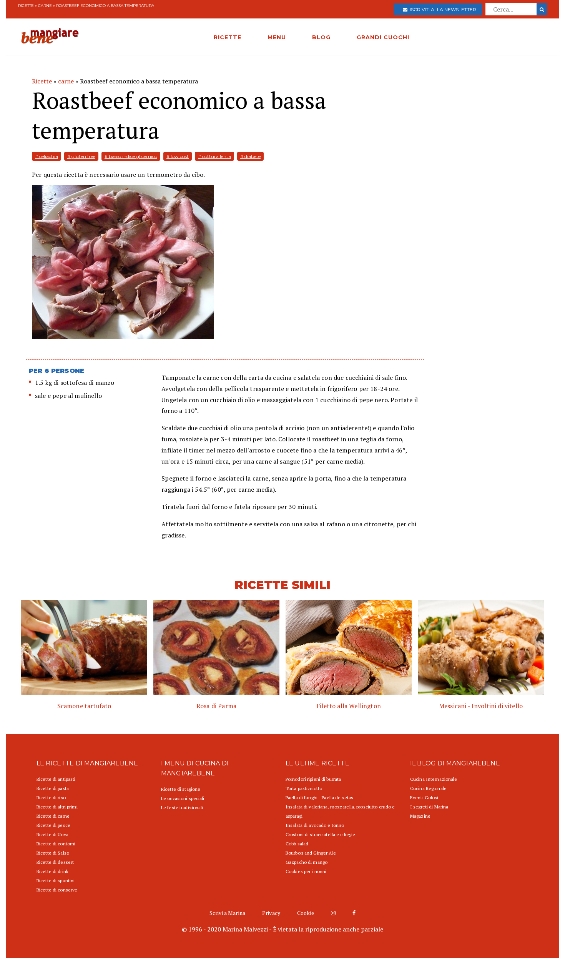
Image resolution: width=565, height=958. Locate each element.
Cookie (305, 912)
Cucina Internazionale (433, 779)
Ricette (26, 5)
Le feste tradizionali (182, 807)
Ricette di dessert (55, 862)
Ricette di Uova (52, 834)
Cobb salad (297, 844)
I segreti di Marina (429, 807)
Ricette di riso (51, 797)
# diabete (250, 156)
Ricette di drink (52, 871)
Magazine (420, 816)
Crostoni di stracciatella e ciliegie (320, 834)
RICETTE (227, 37)
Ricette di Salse (53, 853)
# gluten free (81, 156)
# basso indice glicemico (131, 156)
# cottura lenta (214, 156)
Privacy (271, 912)
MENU (277, 37)
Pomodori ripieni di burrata (313, 779)
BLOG (321, 37)
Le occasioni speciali (182, 798)
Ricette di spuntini (56, 880)
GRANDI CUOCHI (383, 37)
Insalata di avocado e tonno (315, 825)
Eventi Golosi (424, 797)
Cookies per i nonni (306, 871)
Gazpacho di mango (306, 862)
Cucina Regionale (428, 788)
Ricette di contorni (56, 844)
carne (45, 5)
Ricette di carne (53, 816)
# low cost (177, 156)
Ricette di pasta (53, 788)
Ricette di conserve (57, 890)
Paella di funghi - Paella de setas (319, 797)
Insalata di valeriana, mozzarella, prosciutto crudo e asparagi (340, 811)
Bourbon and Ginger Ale (311, 853)
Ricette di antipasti (56, 779)
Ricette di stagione (180, 789)
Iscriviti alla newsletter (441, 9)
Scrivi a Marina (227, 912)
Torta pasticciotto (304, 788)
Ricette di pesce (53, 825)
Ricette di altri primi (57, 807)
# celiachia (46, 156)
